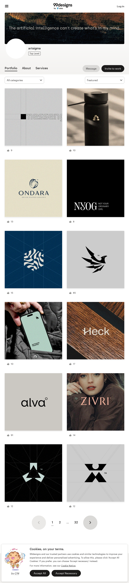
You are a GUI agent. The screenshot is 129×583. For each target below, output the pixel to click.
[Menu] (7, 6)
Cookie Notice (68, 565)
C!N (16, 573)
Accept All (40, 573)
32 (76, 522)
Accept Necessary (66, 573)
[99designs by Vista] (63, 6)
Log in (120, 6)
